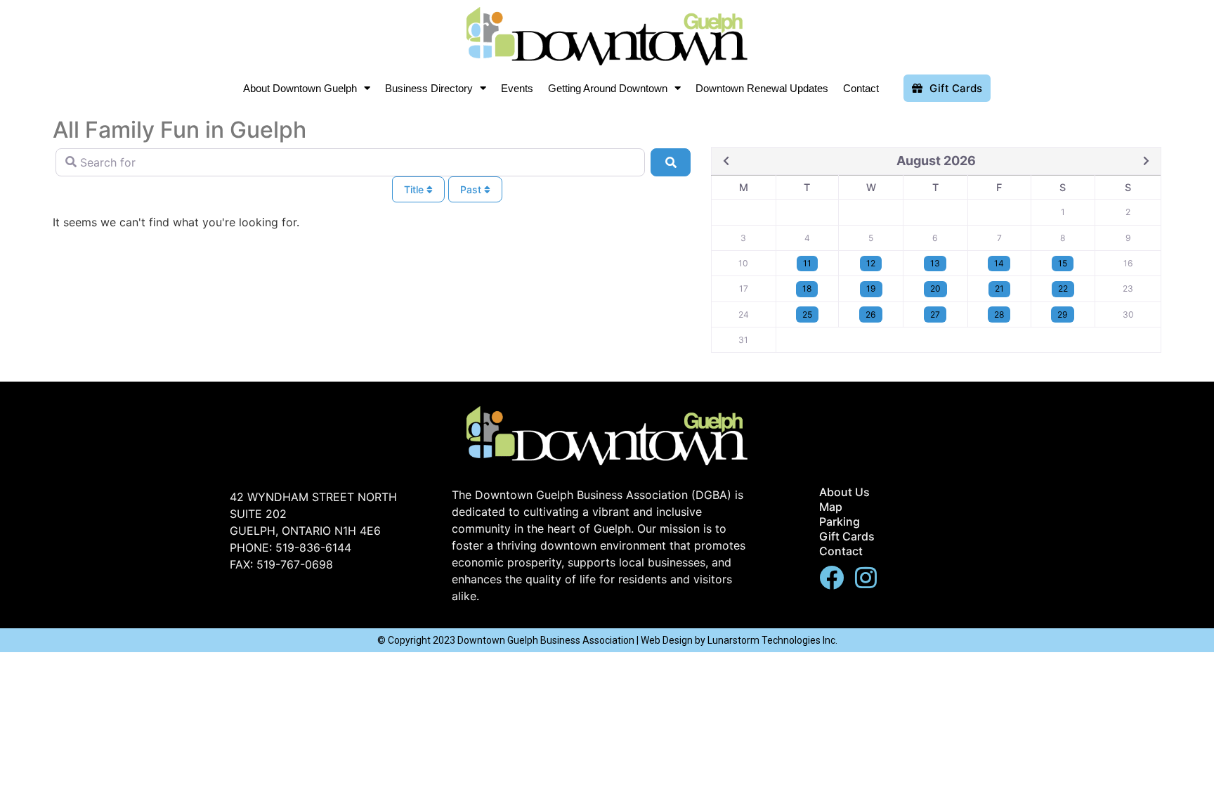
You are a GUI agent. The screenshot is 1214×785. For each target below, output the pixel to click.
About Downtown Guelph (300, 88)
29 (1062, 314)
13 (935, 263)
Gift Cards (847, 536)
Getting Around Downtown (607, 88)
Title (415, 189)
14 (999, 263)
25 (807, 314)
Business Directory (429, 88)
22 (1063, 288)
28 (999, 314)
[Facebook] (831, 577)
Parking (839, 521)
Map (830, 507)
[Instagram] (866, 577)
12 (870, 263)
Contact (861, 88)
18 (806, 288)
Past (472, 189)
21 (999, 288)
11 (807, 263)
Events (517, 88)
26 (871, 314)
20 (935, 288)
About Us (844, 492)
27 (935, 314)
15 (1062, 263)
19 (871, 288)
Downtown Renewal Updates (762, 88)
